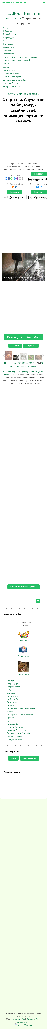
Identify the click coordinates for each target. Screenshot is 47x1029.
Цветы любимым (10, 83)
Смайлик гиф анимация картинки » (23, 587)
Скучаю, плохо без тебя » (23, 93)
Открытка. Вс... (33, 1019)
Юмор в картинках (11, 86)
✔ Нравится (30, 346)
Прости (6, 67)
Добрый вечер (9, 34)
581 (27, 363)
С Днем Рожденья (11, 73)
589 (22, 366)
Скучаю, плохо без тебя (14, 80)
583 (34, 363)
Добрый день (9, 37)
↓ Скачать (15, 346)
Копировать (38, 174)
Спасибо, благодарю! (12, 76)
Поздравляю (8, 54)
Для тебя (7, 41)
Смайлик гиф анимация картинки (18, 371)
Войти (13, 758)
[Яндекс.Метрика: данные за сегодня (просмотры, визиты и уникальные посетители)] (23, 1025)
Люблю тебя (8, 47)
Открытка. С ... (18, 1019)
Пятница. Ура (9, 70)
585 (42, 363)
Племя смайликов (14, 2)
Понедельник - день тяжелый (16, 60)
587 (14, 366)
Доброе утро (8, 31)
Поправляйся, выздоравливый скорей (20, 57)
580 (23, 363)
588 (18, 366)
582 (30, 363)
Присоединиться (29, 758)
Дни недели (8, 44)
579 (19, 363)
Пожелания (8, 50)
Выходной (7, 28)
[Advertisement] (23, 141)
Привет (6, 63)
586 (10, 366)
